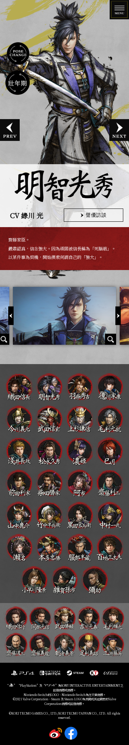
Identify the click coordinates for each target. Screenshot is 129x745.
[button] (118, 315)
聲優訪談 (96, 215)
